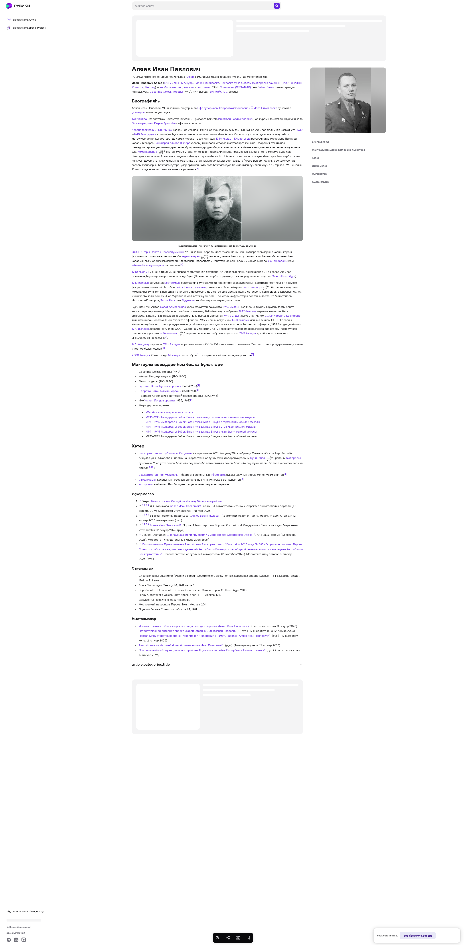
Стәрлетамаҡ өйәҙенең (234, 108)
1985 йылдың (171, 344)
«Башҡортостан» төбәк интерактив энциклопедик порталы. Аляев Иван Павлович (193, 626)
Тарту (164, 300)
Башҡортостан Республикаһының (173, 501)
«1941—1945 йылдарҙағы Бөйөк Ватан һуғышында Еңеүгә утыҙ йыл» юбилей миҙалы (201, 426)
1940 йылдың (224, 138)
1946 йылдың (231, 307)
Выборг (185, 143)
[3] (197, 168)
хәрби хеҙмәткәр (171, 87)
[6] (152, 466)
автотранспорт (252, 287)
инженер (189, 87)
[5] (150, 466)
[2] (202, 122)
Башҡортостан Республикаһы (158, 474)
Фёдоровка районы (209, 501)
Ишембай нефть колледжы (236, 119)
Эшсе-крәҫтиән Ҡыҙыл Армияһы (154, 123)
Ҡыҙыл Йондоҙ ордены (160, 400)
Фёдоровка (293, 458)
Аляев (190, 76)
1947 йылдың (247, 311)
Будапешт (188, 300)
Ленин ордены (278, 261)
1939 (300, 130)
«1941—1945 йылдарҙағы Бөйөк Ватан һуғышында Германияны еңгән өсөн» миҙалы (200, 417)
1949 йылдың (231, 315)
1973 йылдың (140, 328)
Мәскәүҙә (174, 355)
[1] (252, 107)
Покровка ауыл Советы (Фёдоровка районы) (250, 83)
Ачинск (167, 130)
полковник (204, 87)
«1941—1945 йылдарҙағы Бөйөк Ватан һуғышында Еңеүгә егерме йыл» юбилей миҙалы (203, 422)
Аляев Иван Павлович (184, 506)
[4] (181, 264)
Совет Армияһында (173, 307)
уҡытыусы (138, 112)
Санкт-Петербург (283, 276)
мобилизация (168, 333)
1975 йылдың (140, 344)
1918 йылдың (172, 83)
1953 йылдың (240, 320)
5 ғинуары (188, 83)
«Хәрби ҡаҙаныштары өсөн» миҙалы (169, 412)
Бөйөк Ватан (266, 87)
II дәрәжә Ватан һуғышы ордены (160, 391)
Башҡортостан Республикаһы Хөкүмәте (165, 453)
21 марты (137, 87)
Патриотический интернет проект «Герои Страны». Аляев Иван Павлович (187, 631)
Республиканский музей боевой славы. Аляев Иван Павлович (180, 645)
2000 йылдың (292, 83)
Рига (172, 300)
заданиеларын (191, 256)
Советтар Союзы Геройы (166, 91)
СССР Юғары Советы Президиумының (158, 252)
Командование (147, 151)
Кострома (145, 484)
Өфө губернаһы (207, 108)
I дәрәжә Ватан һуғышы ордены (160, 386)
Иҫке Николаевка (207, 83)
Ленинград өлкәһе (166, 143)
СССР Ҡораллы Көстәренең (283, 315)
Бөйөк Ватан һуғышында (191, 287)
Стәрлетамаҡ (147, 479)
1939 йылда (139, 119)
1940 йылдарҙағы (145, 134)
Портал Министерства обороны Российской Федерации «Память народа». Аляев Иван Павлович (203, 635)
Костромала (172, 282)
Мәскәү (150, 87)
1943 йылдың (140, 282)
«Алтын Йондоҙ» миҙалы (148, 265)
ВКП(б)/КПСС (219, 91)
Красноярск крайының (147, 130)
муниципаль (258, 458)
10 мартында (242, 138)
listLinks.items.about (19, 927)
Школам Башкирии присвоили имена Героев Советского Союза (209, 534)
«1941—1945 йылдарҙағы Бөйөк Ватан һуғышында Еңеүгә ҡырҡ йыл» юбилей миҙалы (201, 431)
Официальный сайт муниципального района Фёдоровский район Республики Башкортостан (200, 650)
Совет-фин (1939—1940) (235, 87)
